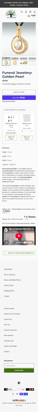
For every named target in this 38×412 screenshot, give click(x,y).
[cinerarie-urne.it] (19, 401)
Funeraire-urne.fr (11, 403)
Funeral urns (8, 319)
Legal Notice (8, 269)
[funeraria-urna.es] (22, 401)
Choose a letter (27, 128)
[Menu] (34, 11)
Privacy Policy (8, 285)
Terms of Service (9, 274)
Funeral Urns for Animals (12, 314)
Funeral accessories (10, 330)
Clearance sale (9, 341)
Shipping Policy (9, 291)
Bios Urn (7, 324)
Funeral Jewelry (9, 308)
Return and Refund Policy (12, 280)
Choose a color (11, 130)
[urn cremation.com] (14, 401)
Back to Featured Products (20, 253)
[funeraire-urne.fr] (24, 401)
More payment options (8, 101)
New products (8, 335)
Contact (6, 296)
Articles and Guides (10, 346)
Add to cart (11, 138)
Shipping (13, 84)
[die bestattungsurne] (16, 401)
